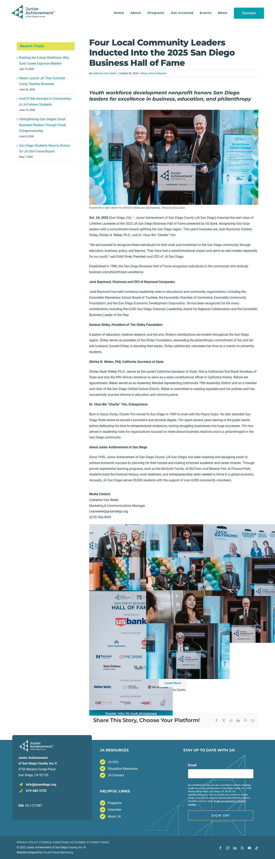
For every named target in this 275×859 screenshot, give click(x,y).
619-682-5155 (36, 791)
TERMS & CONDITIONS (54, 842)
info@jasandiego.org (41, 784)
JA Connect (116, 775)
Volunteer (114, 810)
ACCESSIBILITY (80, 842)
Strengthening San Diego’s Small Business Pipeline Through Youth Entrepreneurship (42, 125)
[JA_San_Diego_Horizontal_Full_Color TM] (33, 6)
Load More (173, 683)
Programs (115, 803)
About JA (114, 816)
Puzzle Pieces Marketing (58, 852)
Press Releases (158, 73)
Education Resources (123, 769)
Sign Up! (220, 815)
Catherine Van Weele (104, 73)
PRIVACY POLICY (27, 842)
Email (192, 765)
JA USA (113, 762)
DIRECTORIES (100, 842)
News (144, 73)
